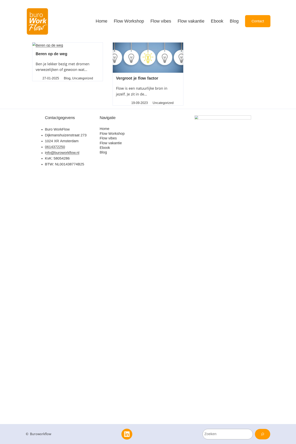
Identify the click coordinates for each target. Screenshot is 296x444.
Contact (257, 21)
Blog (67, 78)
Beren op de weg (51, 54)
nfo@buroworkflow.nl (62, 153)
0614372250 (55, 147)
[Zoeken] (262, 434)
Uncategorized (82, 78)
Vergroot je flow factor (137, 78)
